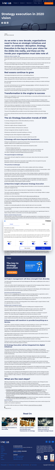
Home (2, 446)
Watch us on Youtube (52, 442)
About (39, 2)
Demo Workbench (38, 0)
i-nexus (5, 33)
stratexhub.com (16, 294)
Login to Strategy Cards (48, 0)
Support (2, 455)
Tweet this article (5, 24)
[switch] (21, 244)
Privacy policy (4, 464)
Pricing (35, 2)
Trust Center (34, 464)
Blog (2, 457)
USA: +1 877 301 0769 (18, 457)
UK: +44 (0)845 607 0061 (18, 448)
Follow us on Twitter (49, 442)
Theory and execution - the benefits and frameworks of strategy (27, 429)
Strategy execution (7, 408)
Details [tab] (27, 224)
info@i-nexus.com (17, 452)
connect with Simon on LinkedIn (35, 405)
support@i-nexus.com (18, 459)
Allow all (43, 248)
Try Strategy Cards (48, 3)
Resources (29, 2)
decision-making (7, 202)
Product (2, 448)
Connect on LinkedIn (46, 442)
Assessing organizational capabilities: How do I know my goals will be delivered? (24, 390)
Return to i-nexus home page (5, 442)
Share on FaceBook (3, 24)
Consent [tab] (11, 224)
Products (15, 2)
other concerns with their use (33, 196)
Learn (2, 451)
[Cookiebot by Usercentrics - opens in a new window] (46, 221)
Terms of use (12, 464)
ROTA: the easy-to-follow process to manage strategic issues (45, 429)
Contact (2, 459)
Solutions (22, 2)
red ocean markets (30, 85)
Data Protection (26, 464)
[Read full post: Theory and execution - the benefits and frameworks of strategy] (27, 422)
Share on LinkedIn (8, 24)
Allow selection (27, 248)
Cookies (18, 464)
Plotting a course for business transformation (16, 397)
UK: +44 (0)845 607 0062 (18, 456)
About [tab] (43, 224)
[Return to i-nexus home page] (7, 3)
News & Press (4, 453)
